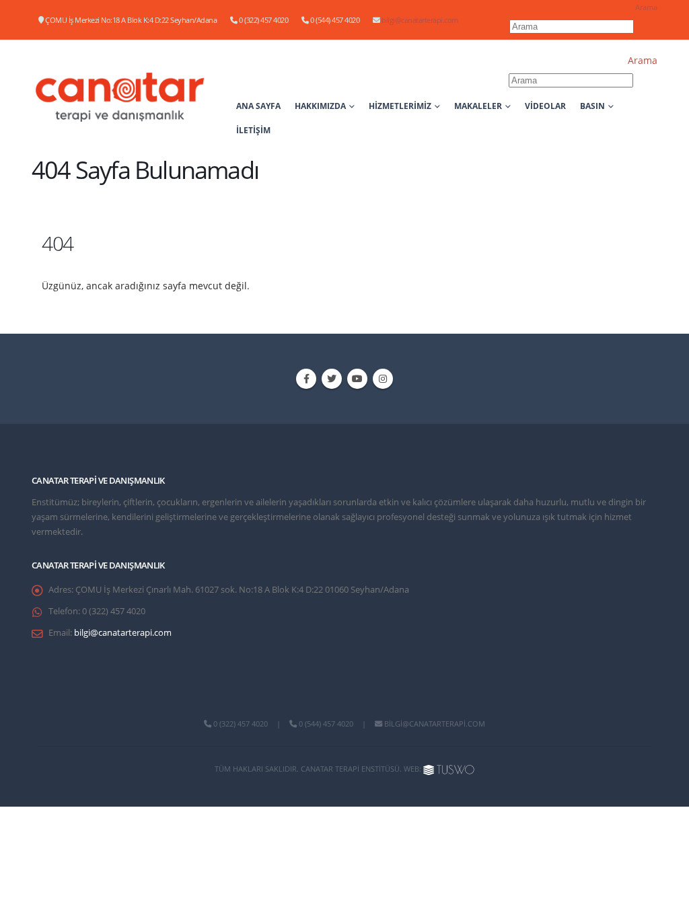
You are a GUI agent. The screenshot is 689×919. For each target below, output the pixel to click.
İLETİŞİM (253, 130)
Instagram (383, 379)
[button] (646, 7)
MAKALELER (478, 106)
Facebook (306, 379)
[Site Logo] (120, 97)
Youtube (357, 379)
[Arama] (646, 27)
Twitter (332, 379)
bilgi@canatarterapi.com (420, 20)
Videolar (545, 106)
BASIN (592, 106)
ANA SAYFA (258, 106)
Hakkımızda (320, 106)
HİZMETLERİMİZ (400, 106)
